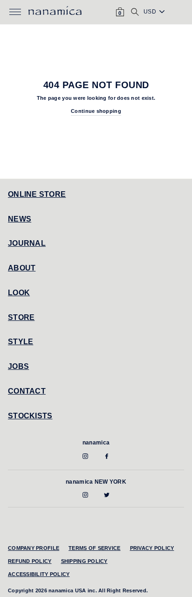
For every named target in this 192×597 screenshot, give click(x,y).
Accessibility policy (39, 574)
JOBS (18, 366)
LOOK (19, 293)
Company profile (33, 548)
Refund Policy (30, 561)
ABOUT (21, 268)
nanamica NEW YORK (96, 482)
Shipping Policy (84, 561)
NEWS (19, 219)
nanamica (96, 442)
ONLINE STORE (37, 194)
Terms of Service (94, 548)
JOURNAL (27, 243)
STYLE (20, 342)
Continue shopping (96, 111)
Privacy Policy (152, 548)
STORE (21, 317)
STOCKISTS (30, 416)
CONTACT (27, 391)
